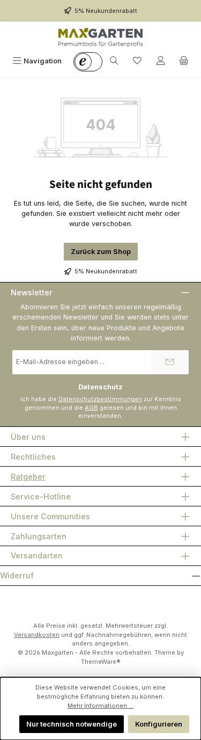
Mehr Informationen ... (100, 705)
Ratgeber (28, 476)
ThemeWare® (101, 661)
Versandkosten (36, 635)
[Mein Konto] (161, 61)
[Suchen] (114, 61)
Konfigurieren (158, 724)
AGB (91, 407)
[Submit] (170, 362)
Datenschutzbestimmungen (100, 399)
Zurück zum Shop (101, 252)
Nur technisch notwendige (71, 724)
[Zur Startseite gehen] (101, 37)
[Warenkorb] (184, 61)
